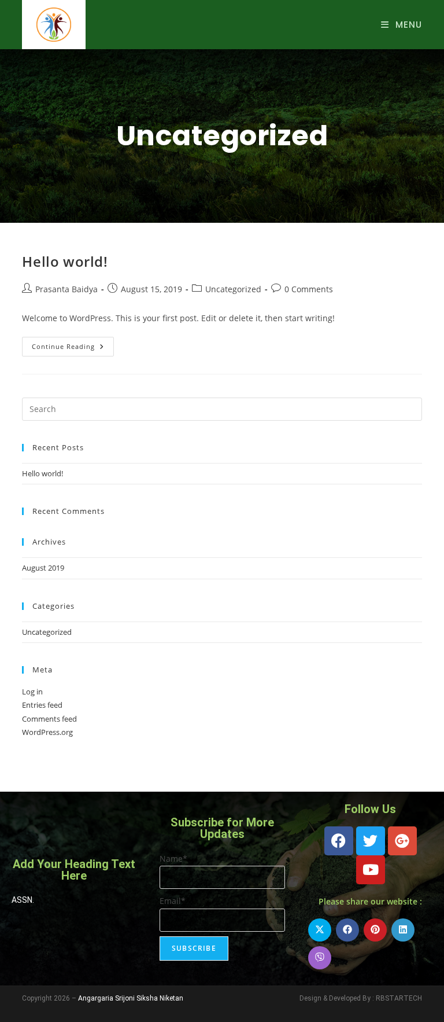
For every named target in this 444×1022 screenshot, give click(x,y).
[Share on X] (319, 930)
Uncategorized (233, 289)
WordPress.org (47, 732)
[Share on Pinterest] (375, 930)
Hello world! (65, 261)
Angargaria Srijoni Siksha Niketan (130, 998)
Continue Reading (73, 344)
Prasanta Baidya (66, 289)
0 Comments (308, 289)
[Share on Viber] (319, 957)
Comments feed (49, 719)
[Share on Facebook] (347, 930)
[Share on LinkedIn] (403, 930)
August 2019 (43, 568)
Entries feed (42, 705)
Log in (32, 691)
